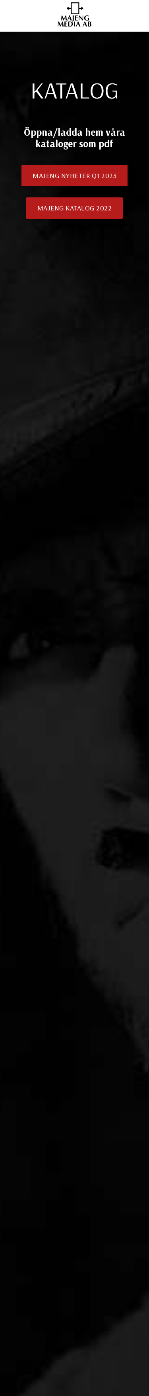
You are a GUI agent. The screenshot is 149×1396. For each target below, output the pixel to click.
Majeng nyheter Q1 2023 (74, 175)
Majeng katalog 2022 (74, 207)
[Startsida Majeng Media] (75, 24)
